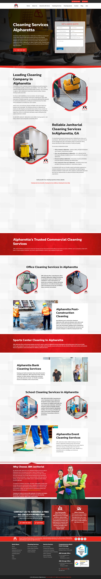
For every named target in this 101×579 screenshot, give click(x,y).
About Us (14, 548)
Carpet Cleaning (32, 550)
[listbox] (63, 34)
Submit (60, 49)
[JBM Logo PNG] (16, 6)
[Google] (85, 539)
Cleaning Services (16, 551)
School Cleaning (47, 555)
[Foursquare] (82, 539)
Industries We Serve (17, 550)
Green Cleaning (31, 551)
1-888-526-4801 (63, 568)
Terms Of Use (54, 577)
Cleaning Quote (16, 553)
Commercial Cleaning (48, 548)
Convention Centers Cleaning (50, 551)
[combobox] (77, 34)
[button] (50, 6)
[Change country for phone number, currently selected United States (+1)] (58, 31)
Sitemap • (59, 577)
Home (13, 546)
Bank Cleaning (46, 546)
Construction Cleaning (48, 550)
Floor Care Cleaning (32, 546)
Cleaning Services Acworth (37, 183)
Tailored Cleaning (47, 557)
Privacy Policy (48, 577)
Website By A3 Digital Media (66, 577)
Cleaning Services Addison (51, 183)
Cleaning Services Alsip (64, 183)
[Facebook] (76, 539)
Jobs (13, 557)
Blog (13, 555)
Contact (14, 558)
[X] (79, 539)
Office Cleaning (47, 553)
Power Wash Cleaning (33, 548)
